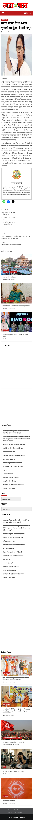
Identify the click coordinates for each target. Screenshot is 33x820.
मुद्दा (11, 272)
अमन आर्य (6, 682)
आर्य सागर (6, 279)
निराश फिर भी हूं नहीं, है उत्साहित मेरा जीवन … (13, 466)
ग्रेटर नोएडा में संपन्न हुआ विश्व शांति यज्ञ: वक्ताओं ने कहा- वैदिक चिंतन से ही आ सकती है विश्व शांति (16, 432)
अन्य (24, 812)
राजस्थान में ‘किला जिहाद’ (9, 277)
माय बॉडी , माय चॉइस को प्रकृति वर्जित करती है (13, 448)
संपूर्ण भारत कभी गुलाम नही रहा (17, 812)
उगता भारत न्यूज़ (6, 673)
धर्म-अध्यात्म (23, 809)
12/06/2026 (16, 744)
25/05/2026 (12, 803)
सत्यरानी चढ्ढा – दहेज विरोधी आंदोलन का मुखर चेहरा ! (16, 306)
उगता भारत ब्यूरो (6, 32)
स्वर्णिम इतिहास (18, 809)
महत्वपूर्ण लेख (4, 19)
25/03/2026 (12, 279)
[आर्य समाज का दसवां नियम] (16, 788)
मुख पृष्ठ (4, 809)
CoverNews (12, 817)
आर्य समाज (5, 796)
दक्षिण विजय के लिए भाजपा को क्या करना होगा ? (14, 455)
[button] (2, 13)
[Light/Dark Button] (26, 13)
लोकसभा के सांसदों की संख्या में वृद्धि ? (11, 477)
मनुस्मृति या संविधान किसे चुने (9, 481)
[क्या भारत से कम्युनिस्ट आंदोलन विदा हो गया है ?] (16, 730)
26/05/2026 (12, 774)
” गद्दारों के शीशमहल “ (8, 473)
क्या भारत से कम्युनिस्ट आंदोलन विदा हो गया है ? (14, 444)
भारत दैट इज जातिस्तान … (9, 459)
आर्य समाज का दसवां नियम (9, 452)
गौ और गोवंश (10, 812)
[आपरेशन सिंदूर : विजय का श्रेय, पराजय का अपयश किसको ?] (16, 322)
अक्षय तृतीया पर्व (6, 470)
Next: (11, 243)
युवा (4, 767)
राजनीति (19, 737)
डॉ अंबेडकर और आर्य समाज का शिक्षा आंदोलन (13, 484)
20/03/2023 (14, 32)
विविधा (15, 272)
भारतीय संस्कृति (13, 809)
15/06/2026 (12, 715)
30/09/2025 (12, 308)
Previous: (16, 236)
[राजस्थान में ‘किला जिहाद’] (16, 264)
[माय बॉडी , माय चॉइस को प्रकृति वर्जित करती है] (16, 759)
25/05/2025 (12, 339)
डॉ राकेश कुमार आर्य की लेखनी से (9, 737)
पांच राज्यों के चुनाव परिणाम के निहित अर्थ (12, 463)
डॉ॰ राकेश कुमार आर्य (8, 744)
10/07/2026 (12, 682)
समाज (11, 301)
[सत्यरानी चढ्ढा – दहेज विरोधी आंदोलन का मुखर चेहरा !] (16, 293)
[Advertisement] (16, 405)
